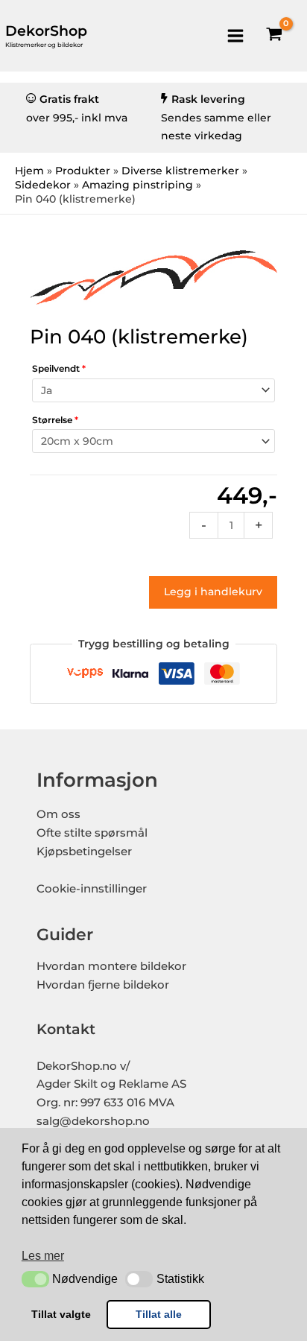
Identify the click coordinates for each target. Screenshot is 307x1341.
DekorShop (46, 30)
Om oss (58, 814)
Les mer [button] (43, 1255)
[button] (35, 1279)
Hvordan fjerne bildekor (103, 985)
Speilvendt (59, 368)
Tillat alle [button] (159, 1314)
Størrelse (55, 419)
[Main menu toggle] (235, 35)
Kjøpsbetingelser (84, 851)
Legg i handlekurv (213, 591)
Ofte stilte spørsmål (92, 833)
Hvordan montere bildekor (111, 966)
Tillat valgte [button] (61, 1314)
